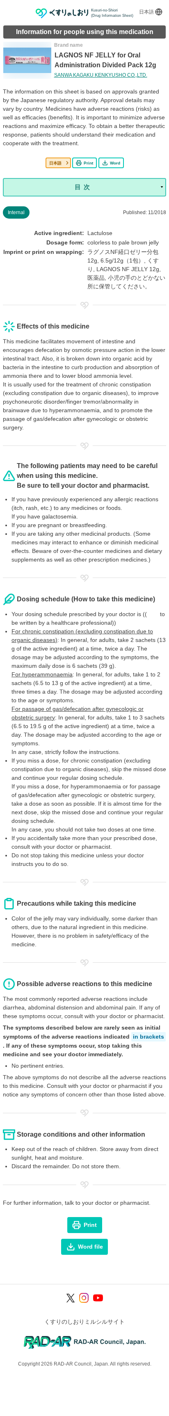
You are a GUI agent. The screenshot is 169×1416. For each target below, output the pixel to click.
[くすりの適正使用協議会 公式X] (70, 1298)
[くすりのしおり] (62, 13)
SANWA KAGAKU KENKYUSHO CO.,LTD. (100, 75)
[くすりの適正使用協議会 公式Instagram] (84, 1298)
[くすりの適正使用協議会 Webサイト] (85, 1341)
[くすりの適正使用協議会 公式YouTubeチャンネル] (98, 1298)
